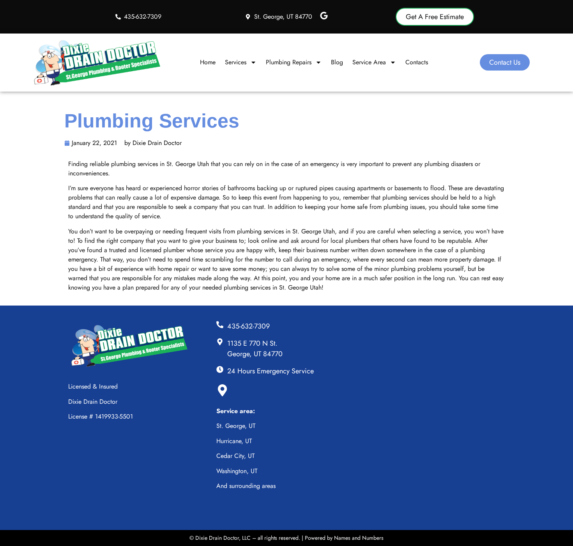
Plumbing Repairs (288, 62)
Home (208, 62)
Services (235, 62)
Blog (337, 62)
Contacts (416, 62)
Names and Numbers (359, 538)
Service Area (369, 62)
